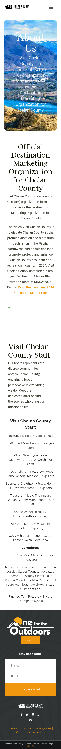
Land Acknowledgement (37, 728)
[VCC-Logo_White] (30, 705)
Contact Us (14, 728)
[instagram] (33, 714)
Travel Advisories (35, 732)
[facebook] (22, 714)
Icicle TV (30, 746)
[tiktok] (38, 714)
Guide (19, 732)
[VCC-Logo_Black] (17, 6)
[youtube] (30, 720)
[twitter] (27, 714)
